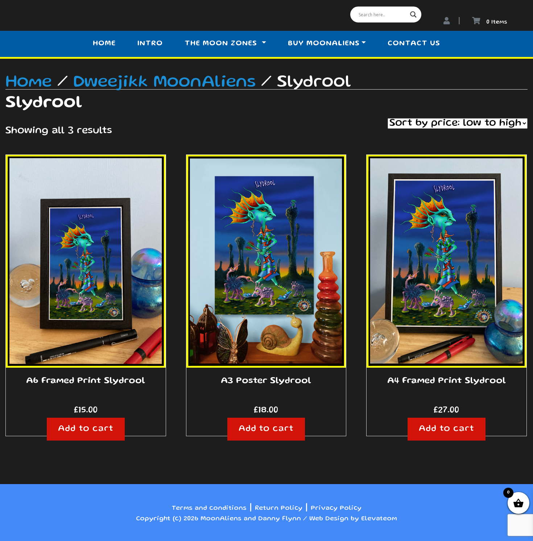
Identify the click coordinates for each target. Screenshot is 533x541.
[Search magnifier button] (413, 14)
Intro (150, 44)
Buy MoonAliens (324, 44)
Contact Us (414, 44)
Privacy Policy (336, 508)
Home (104, 44)
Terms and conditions (209, 508)
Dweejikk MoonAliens (164, 82)
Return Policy (278, 508)
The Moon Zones (222, 44)
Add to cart (85, 429)
